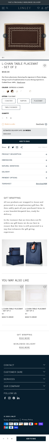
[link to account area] (42, 8)
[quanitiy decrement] (3, 118)
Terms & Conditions (11, 420)
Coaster (8, 101)
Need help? (40, 124)
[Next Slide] (43, 35)
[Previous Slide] (5, 35)
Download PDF (41, 184)
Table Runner (11, 107)
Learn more (7, 133)
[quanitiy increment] (11, 118)
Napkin (23, 101)
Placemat (38, 101)
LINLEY (13, 416)
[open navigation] (3, 8)
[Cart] (46, 8)
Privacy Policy (27, 419)
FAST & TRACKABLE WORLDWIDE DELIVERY (24, 2)
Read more (21, 82)
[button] (44, 65)
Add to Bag (24, 141)
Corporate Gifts (11, 400)
